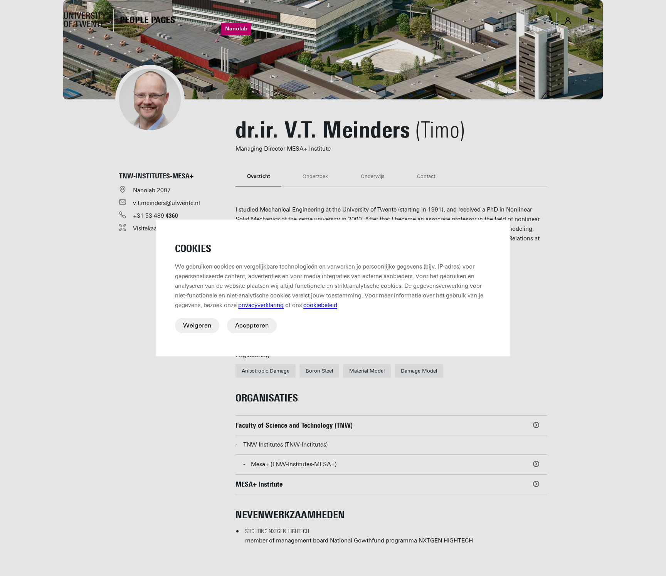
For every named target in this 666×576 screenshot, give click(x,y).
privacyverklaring (261, 305)
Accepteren (252, 325)
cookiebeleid (320, 305)
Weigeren (197, 325)
